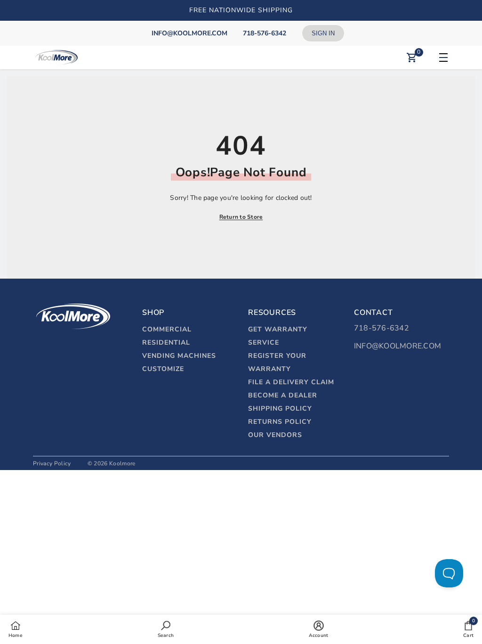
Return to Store (241, 217)
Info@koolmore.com (397, 346)
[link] (166, 629)
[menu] (442, 57)
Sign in (323, 33)
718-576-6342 (381, 328)
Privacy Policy (52, 463)
